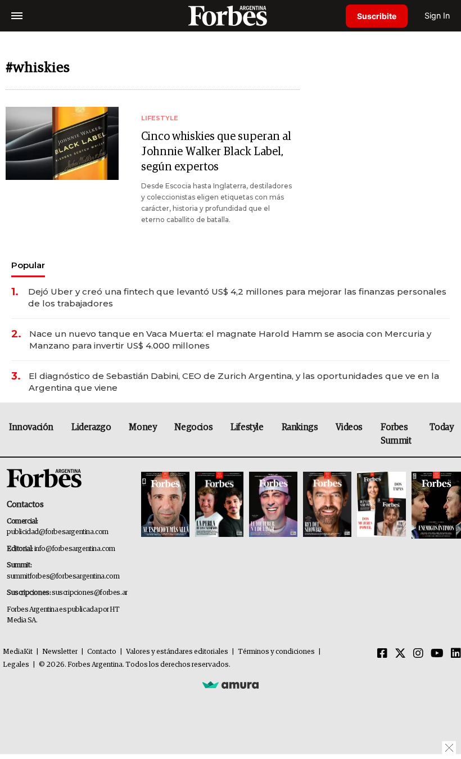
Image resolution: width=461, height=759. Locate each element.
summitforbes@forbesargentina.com (63, 576)
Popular (28, 265)
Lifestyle (247, 427)
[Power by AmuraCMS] (230, 684)
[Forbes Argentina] (230, 15)
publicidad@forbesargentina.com (58, 532)
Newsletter (60, 652)
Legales (16, 664)
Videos (349, 427)
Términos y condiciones (276, 652)
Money (142, 427)
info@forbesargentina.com (74, 549)
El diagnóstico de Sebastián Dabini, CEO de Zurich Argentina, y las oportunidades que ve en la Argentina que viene (234, 382)
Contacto (101, 652)
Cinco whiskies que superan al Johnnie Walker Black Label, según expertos (216, 152)
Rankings (300, 427)
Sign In (437, 15)
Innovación (31, 427)
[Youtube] (437, 653)
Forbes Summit (396, 434)
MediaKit (18, 652)
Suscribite (376, 16)
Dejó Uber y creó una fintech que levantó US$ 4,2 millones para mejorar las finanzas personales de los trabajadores (237, 297)
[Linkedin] (456, 653)
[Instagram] (418, 653)
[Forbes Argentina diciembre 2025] (327, 505)
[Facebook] (382, 653)
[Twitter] (400, 653)
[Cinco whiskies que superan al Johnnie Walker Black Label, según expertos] (62, 143)
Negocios (193, 427)
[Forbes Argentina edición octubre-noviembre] (381, 505)
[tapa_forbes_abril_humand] (219, 505)
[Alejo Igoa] (273, 505)
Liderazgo (91, 427)
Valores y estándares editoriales (177, 652)
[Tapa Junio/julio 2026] (165, 505)
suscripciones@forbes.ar (90, 593)
